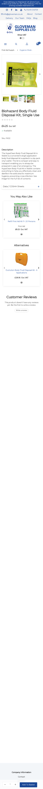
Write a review (21, 310)
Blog (35, 18)
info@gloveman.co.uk (13, 14)
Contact (38, 14)
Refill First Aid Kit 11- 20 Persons (21, 221)
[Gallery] (21, 99)
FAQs (28, 18)
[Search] (16, 44)
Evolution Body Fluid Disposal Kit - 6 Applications (21, 271)
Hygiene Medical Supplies (26, 50)
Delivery (9, 18)
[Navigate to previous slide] (4, 219)
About (30, 14)
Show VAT (22, 35)
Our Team (19, 18)
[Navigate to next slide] (38, 219)
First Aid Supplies (8, 50)
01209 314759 (32, 10)
